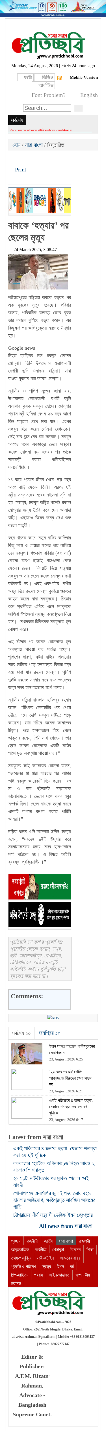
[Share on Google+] (32, 161)
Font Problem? (49, 95)
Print (20, 169)
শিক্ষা (90, 1249)
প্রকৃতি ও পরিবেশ (23, 1266)
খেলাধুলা (58, 1249)
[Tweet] (22, 161)
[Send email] (51, 161)
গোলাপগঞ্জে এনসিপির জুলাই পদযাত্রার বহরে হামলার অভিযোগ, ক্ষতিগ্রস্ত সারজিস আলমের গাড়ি (54, 1200)
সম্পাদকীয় (82, 1275)
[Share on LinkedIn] (41, 161)
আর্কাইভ (45, 85)
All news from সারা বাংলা (66, 1226)
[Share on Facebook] (13, 161)
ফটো (28, 77)
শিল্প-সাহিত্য (19, 1275)
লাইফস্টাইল (45, 1258)
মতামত (16, 1283)
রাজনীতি (32, 1241)
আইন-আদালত (59, 1275)
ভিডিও (47, 77)
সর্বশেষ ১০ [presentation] (21, 1033)
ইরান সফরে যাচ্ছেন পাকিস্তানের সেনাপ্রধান (41, 130)
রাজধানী (84, 1241)
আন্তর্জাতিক (20, 1249)
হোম (17, 145)
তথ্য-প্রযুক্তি (21, 1258)
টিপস (60, 1266)
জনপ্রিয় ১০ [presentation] (49, 1033)
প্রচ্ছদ (16, 1241)
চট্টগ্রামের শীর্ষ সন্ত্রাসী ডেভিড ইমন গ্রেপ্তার (53, 1215)
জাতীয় (48, 1241)
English (89, 95)
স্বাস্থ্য (46, 1266)
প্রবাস (38, 1275)
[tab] (21, 1033)
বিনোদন (75, 1249)
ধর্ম (72, 1266)
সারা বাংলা (34, 145)
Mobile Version (84, 77)
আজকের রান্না (70, 1258)
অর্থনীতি (40, 1249)
